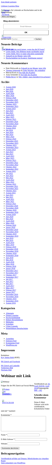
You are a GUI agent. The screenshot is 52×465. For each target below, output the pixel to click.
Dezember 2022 (12, 163)
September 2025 (12, 106)
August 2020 (11, 214)
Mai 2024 (9, 135)
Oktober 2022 (11, 167)
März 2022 (10, 182)
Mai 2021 (9, 197)
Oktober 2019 (11, 234)
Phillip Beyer (11, 77)
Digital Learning (12, 315)
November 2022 (12, 165)
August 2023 (11, 150)
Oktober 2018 (11, 253)
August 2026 (11, 87)
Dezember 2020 (12, 206)
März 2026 (10, 96)
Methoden (10, 322)
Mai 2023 (9, 154)
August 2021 (11, 193)
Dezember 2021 (12, 186)
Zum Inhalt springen (8, 2)
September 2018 (12, 256)
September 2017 (12, 277)
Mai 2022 (9, 178)
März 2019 (10, 245)
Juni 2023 (9, 152)
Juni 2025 (9, 111)
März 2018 (10, 264)
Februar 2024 (11, 139)
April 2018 (10, 262)
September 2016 (12, 301)
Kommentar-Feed (12, 343)
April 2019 (10, 243)
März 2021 (10, 202)
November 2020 (12, 208)
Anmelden (10, 339)
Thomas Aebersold (13, 70)
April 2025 (10, 115)
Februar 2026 (11, 98)
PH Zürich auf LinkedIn (10, 366)
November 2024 (12, 124)
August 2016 (11, 303)
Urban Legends (12, 326)
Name (4, 435)
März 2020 (10, 223)
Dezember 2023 (12, 141)
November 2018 (12, 251)
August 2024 (11, 128)
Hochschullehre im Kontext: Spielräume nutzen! (24, 58)
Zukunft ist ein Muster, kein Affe (18, 56)
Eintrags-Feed (11, 341)
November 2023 (12, 143)
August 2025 (11, 109)
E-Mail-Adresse (8, 439)
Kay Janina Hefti (7, 357)
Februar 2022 (11, 184)
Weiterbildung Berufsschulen (17, 328)
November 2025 (12, 102)
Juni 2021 (9, 195)
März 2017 (10, 288)
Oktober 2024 (11, 126)
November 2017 (12, 273)
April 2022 (10, 180)
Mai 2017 (9, 284)
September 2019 (12, 236)
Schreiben (9, 324)
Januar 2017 (10, 292)
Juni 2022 (9, 176)
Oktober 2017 (11, 275)
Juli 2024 (9, 130)
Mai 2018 (9, 260)
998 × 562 (38, 390)
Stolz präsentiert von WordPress (13, 463)
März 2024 (10, 137)
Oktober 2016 (11, 299)
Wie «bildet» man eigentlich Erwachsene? (35, 77)
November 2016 (12, 297)
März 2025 (10, 117)
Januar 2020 (10, 227)
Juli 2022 (9, 173)
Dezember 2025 (12, 100)
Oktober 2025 (11, 104)
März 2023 (10, 158)
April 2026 (10, 93)
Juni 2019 (9, 238)
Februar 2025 (11, 119)
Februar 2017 (11, 290)
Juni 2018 (9, 258)
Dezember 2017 (12, 271)
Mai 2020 (9, 219)
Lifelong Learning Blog (10, 6)
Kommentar (6, 415)
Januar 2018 (10, 268)
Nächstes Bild (6, 370)
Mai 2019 (9, 240)
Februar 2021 (11, 204)
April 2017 (10, 286)
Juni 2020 (9, 217)
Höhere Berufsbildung (14, 320)
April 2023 (10, 156)
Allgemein (10, 313)
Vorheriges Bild (7, 368)
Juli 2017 (9, 279)
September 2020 (12, 212)
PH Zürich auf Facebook (10, 362)
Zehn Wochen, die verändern (34, 70)
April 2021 (10, 199)
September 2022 (12, 169)
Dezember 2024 (12, 122)
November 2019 (12, 232)
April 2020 (10, 221)
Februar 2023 (11, 160)
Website (4, 444)
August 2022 (11, 171)
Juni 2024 (9, 132)
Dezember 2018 (12, 249)
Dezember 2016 (12, 294)
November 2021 (12, 189)
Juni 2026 (9, 89)
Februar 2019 (11, 247)
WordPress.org (11, 345)
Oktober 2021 (11, 191)
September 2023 (12, 147)
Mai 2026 (9, 91)
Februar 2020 (11, 225)
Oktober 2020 (11, 210)
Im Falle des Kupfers (27, 73)
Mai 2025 (9, 113)
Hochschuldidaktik (13, 318)
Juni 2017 (9, 281)
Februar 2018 (11, 266)
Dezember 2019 (12, 230)
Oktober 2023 (11, 145)
